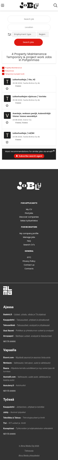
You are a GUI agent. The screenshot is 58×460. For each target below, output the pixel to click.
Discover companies (29, 217)
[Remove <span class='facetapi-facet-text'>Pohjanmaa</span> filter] (3, 71)
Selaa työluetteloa (29, 220)
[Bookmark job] (7, 88)
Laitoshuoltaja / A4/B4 (23, 133)
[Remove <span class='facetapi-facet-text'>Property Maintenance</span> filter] (3, 68)
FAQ (29, 241)
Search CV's (29, 244)
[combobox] (29, 19)
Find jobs (29, 213)
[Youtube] (37, 195)
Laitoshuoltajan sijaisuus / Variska (29, 96)
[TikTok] (34, 195)
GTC (29, 257)
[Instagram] (25, 195)
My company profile (29, 233)
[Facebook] (21, 195)
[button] (10, 35)
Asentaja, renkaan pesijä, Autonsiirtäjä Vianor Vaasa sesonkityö (32, 115)
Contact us (29, 265)
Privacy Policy (29, 261)
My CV (29, 209)
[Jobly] (29, 5)
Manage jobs (29, 237)
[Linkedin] (29, 195)
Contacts (29, 268)
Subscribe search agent (30, 156)
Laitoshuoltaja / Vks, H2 (24, 79)
